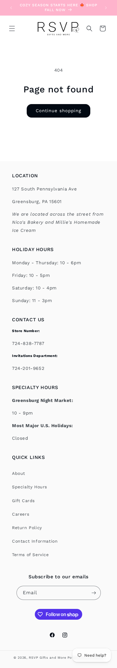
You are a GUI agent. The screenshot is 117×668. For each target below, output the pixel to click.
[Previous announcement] (11, 7)
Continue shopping (58, 110)
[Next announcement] (105, 7)
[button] (12, 28)
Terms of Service (30, 554)
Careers (20, 514)
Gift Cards (23, 500)
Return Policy (27, 527)
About (18, 473)
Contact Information (35, 541)
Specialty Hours (29, 486)
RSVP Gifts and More (47, 658)
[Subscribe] (93, 593)
